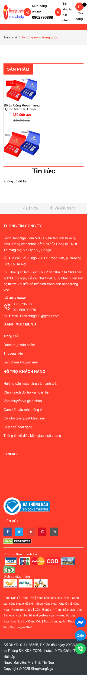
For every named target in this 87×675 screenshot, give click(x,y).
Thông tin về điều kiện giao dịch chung (32, 436)
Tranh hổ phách (65, 609)
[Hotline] (80, 648)
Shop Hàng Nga (46, 603)
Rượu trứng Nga (21, 609)
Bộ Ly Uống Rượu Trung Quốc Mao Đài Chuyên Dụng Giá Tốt (22, 107)
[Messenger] (80, 622)
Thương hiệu (13, 353)
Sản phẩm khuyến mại (20, 362)
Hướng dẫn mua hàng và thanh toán (30, 383)
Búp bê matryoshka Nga (38, 615)
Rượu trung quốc (54, 621)
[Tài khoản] (58, 12)
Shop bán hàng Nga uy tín (53, 598)
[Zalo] (80, 635)
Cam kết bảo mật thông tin (23, 410)
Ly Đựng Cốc (33, 621)
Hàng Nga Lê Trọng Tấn (18, 598)
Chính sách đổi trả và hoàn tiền (26, 392)
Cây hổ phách (43, 609)
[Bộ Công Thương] (26, 506)
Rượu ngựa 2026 (21, 627)
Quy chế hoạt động (17, 427)
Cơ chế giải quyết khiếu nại (24, 418)
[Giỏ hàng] (79, 7)
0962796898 (42, 17)
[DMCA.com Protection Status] (43, 541)
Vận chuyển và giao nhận (22, 401)
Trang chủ (10, 37)
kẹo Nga (16, 621)
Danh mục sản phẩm (19, 345)
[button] (21, 208)
